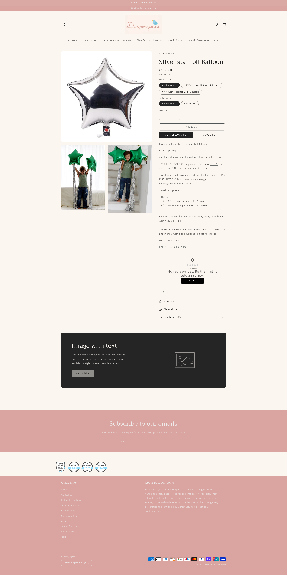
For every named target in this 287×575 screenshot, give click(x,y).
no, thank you (169, 85)
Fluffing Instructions (71, 500)
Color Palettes (68, 510)
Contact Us (66, 495)
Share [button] (165, 292)
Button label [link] (83, 373)
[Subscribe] (167, 441)
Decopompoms (204, 565)
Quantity (163, 110)
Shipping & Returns (70, 516)
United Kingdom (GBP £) (75, 563)
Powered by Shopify (218, 565)
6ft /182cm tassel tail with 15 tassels (180, 92)
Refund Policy (68, 532)
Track (64, 537)
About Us (65, 521)
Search (64, 490)
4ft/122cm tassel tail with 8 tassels (201, 85)
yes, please (190, 104)
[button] (64, 24)
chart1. (214, 164)
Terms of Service (69, 526)
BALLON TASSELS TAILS (172, 247)
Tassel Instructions (70, 505)
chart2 (169, 168)
